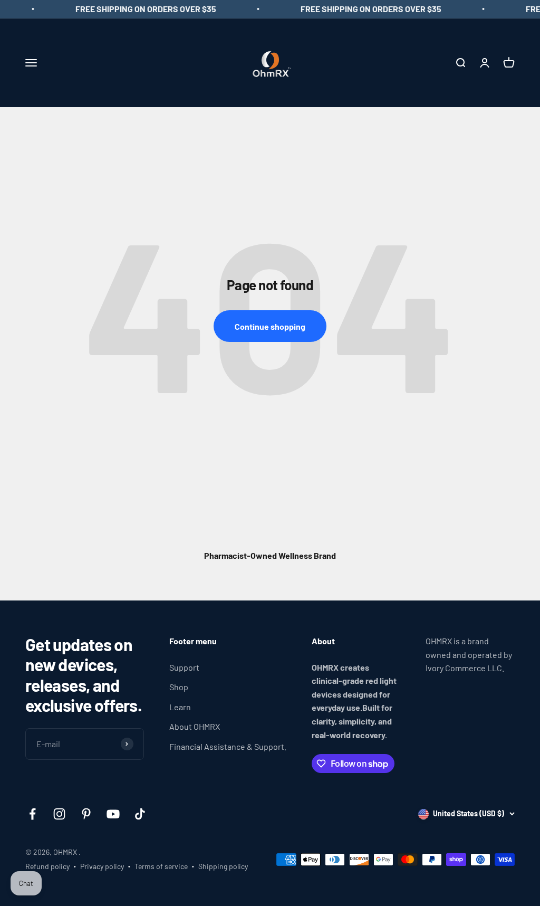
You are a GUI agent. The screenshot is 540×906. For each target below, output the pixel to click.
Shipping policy (223, 866)
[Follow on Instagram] (59, 814)
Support (184, 667)
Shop (178, 687)
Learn (180, 707)
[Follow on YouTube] (113, 814)
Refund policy (47, 866)
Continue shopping (270, 326)
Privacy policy (102, 866)
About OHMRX (194, 726)
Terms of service (161, 866)
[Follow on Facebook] (32, 814)
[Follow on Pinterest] (86, 814)
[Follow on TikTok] (140, 814)
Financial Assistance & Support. (227, 746)
